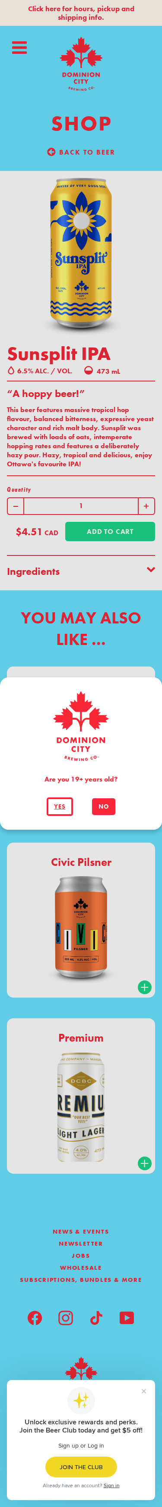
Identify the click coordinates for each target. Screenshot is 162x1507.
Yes (59, 806)
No (103, 806)
